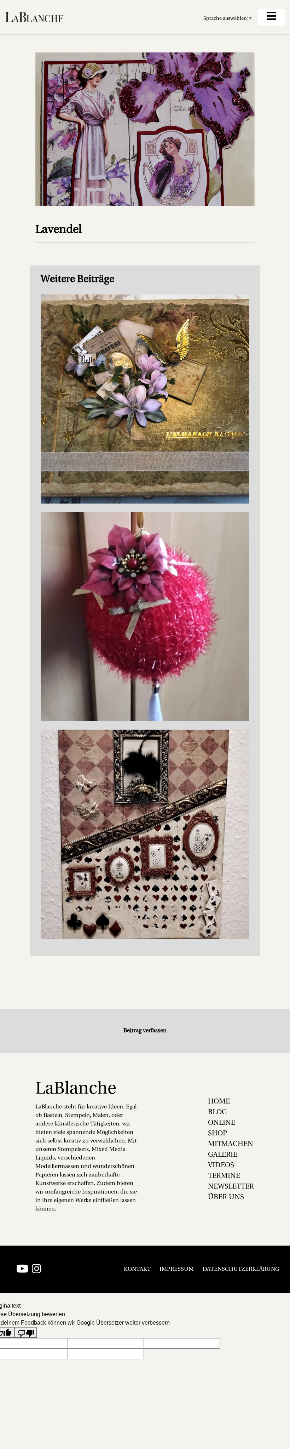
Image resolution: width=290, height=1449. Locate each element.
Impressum (177, 1269)
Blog (217, 1112)
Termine (224, 1176)
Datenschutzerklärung (241, 1269)
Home (219, 1101)
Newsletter (231, 1186)
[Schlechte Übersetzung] (25, 1332)
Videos (221, 1165)
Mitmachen (230, 1144)
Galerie (222, 1154)
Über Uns (226, 1197)
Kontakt (137, 1269)
